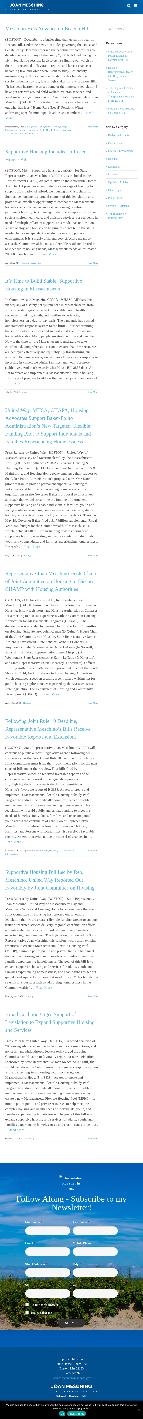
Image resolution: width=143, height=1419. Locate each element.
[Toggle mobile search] (129, 5)
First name (33, 1222)
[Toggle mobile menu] (136, 5)
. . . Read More (45, 254)
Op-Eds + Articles (118, 182)
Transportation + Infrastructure (19, 133)
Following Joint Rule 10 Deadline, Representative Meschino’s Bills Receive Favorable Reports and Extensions (48, 729)
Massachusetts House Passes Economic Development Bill (120, 55)
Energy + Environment (37, 850)
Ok (62, 1413)
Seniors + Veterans (62, 130)
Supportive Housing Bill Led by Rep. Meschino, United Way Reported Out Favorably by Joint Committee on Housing (50, 880)
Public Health (46, 130)
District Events (52, 126)
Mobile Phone (82, 1243)
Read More (93, 126)
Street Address (36, 1264)
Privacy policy (76, 1413)
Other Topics (115, 190)
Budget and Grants (35, 126)
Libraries (113, 174)
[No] (138, 1410)
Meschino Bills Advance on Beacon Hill (47, 28)
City (77, 1264)
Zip (76, 1285)
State (29, 1285)
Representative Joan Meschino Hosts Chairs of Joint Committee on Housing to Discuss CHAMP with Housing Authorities (51, 581)
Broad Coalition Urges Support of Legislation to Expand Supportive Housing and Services (50, 1022)
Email (30, 1243)
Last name (81, 1222)
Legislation (33, 130)
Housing (23, 130)
